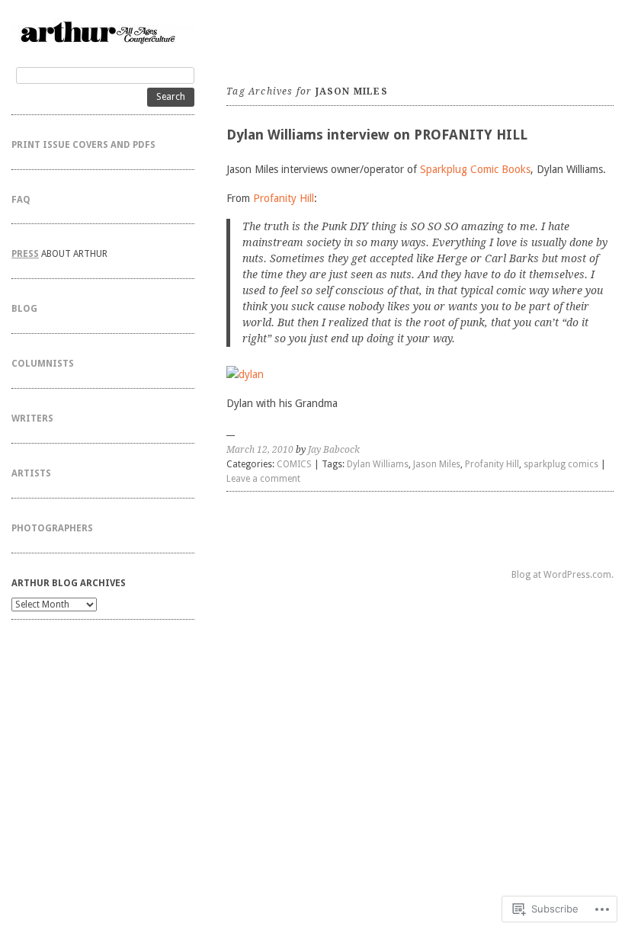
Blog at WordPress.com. (562, 574)
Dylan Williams (378, 464)
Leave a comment (263, 478)
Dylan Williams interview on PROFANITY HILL (376, 135)
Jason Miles (436, 464)
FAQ (20, 199)
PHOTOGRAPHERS (52, 528)
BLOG (24, 308)
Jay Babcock (334, 449)
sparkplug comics (561, 464)
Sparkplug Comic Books (475, 169)
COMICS (294, 464)
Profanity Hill (283, 198)
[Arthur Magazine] (102, 31)
